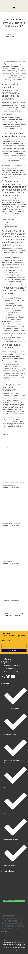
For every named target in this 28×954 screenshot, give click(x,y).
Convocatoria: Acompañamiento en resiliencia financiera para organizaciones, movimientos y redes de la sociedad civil (14, 484)
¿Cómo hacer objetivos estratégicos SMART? (14, 598)
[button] (14, 8)
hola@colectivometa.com (8, 663)
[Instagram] (3, 676)
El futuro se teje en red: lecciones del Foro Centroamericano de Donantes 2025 (13, 522)
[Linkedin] (13, 676)
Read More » (4, 931)
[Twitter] (8, 676)
